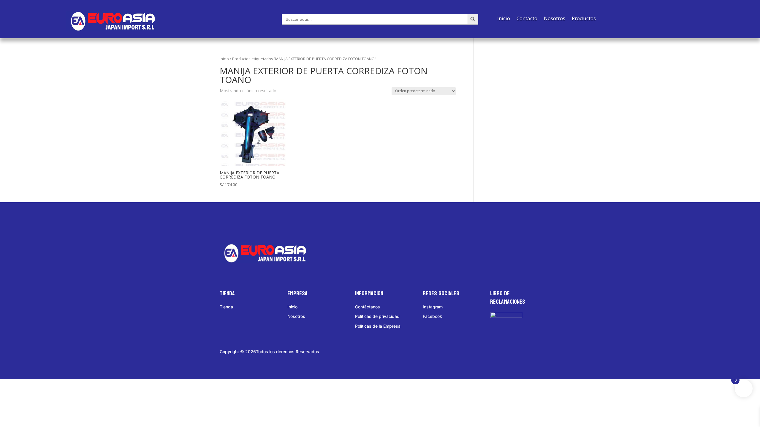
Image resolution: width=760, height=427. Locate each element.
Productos (584, 19)
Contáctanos (367, 306)
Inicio (503, 19)
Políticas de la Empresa (377, 326)
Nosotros (554, 19)
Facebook (432, 316)
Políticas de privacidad (377, 316)
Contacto (527, 19)
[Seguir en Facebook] (230, 222)
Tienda (226, 306)
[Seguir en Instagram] (253, 222)
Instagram (433, 306)
